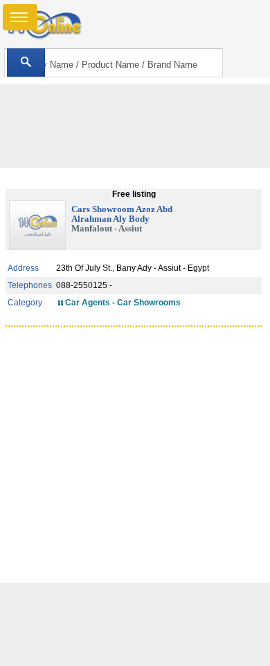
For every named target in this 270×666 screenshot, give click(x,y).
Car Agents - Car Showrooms (123, 302)
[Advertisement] (135, 624)
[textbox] (114, 62)
